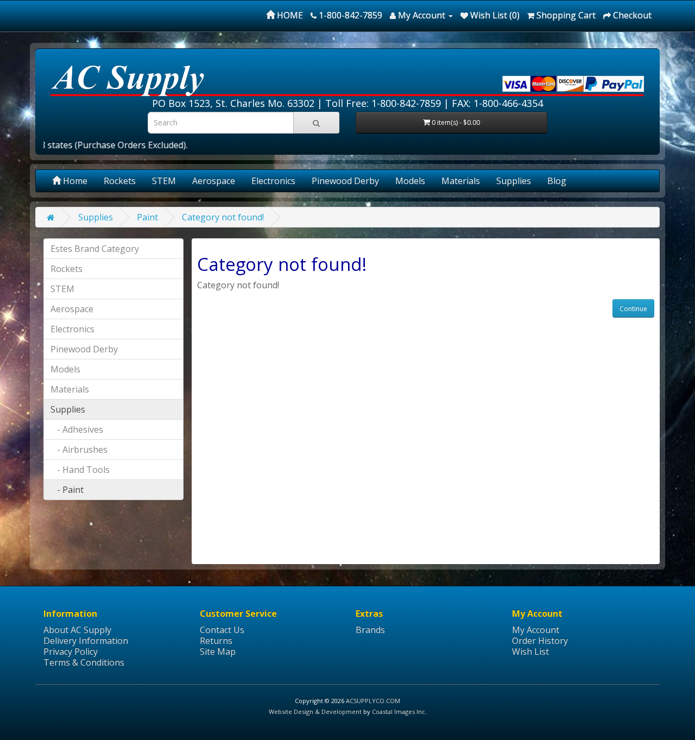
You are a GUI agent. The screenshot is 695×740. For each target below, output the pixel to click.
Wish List (530, 651)
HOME (289, 15)
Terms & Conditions (83, 662)
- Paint (67, 490)
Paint (147, 217)
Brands (370, 630)
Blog (556, 181)
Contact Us (222, 630)
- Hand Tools (80, 470)
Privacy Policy (70, 651)
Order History (540, 641)
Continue (633, 308)
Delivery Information (85, 641)
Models (410, 181)
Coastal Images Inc (398, 711)
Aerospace (213, 181)
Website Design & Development (315, 711)
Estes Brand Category (94, 249)
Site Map (218, 651)
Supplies (513, 181)
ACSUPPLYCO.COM (373, 701)
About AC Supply (77, 630)
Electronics (273, 181)
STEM (164, 181)
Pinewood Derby (345, 181)
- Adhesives (76, 429)
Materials (460, 181)
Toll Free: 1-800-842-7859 (383, 103)
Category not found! (223, 217)
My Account (535, 630)
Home (74, 181)
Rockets (120, 181)
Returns (216, 641)
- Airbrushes (79, 450)
